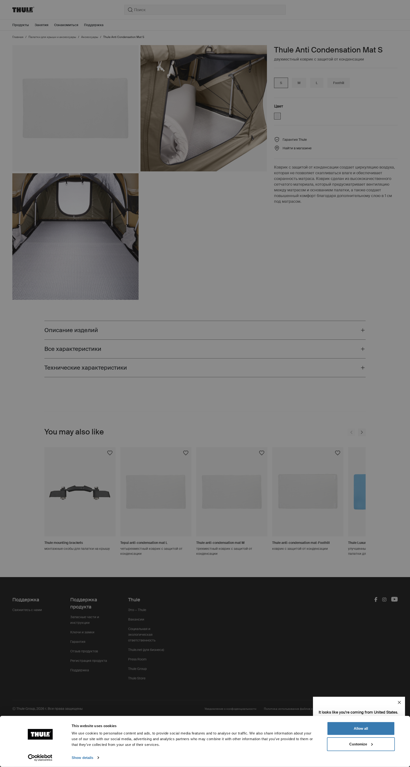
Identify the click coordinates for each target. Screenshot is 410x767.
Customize (358, 744)
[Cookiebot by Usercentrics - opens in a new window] (40, 757)
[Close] (399, 702)
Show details (82, 758)
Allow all (361, 728)
